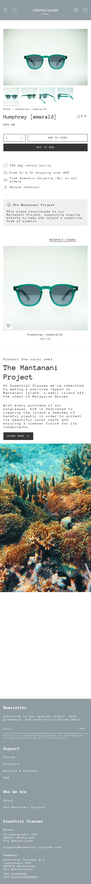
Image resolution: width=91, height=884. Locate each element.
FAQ (6, 777)
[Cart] (85, 10)
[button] (14, 10)
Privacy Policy (14, 738)
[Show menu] (5, 10)
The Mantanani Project (24, 807)
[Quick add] (8, 325)
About (8, 800)
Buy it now (45, 147)
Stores (9, 757)
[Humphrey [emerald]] (45, 288)
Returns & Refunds (20, 770)
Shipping (11, 763)
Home (7, 109)
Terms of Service (45, 738)
